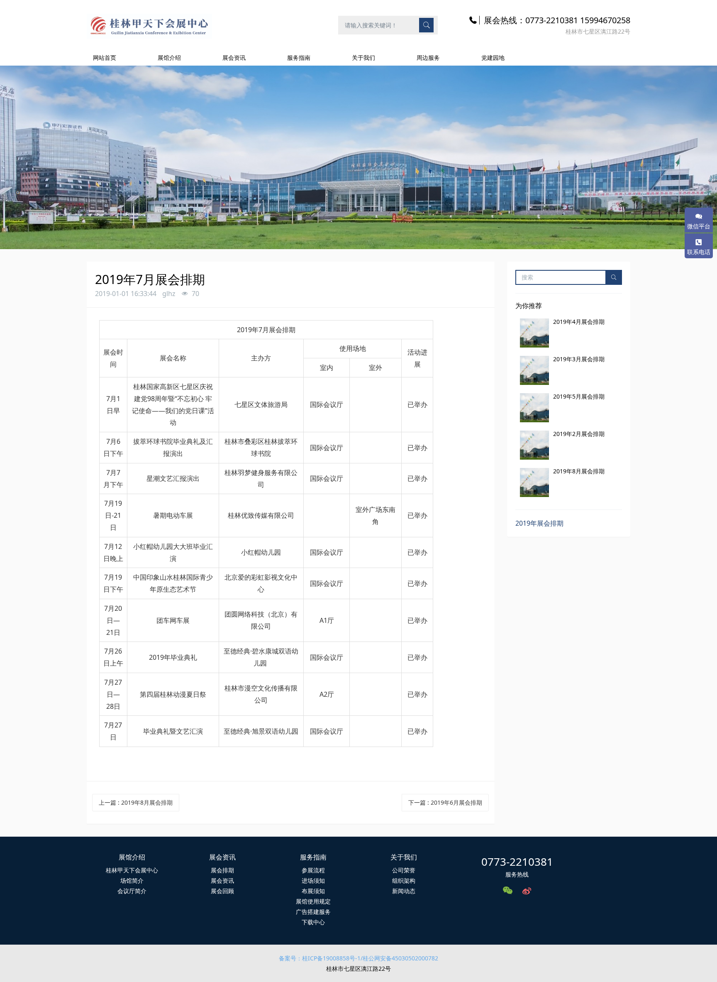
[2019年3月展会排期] (534, 370)
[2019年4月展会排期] (534, 333)
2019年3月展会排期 (579, 359)
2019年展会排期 (539, 523)
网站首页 (104, 57)
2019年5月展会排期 (579, 396)
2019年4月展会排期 (579, 322)
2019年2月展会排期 (579, 434)
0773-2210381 (517, 861)
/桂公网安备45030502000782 (399, 958)
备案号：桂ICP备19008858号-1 (320, 958)
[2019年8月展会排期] (534, 482)
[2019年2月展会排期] (534, 445)
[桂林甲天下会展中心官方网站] (149, 25)
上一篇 (136, 802)
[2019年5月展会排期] (534, 407)
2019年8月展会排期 (579, 471)
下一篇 (445, 802)
